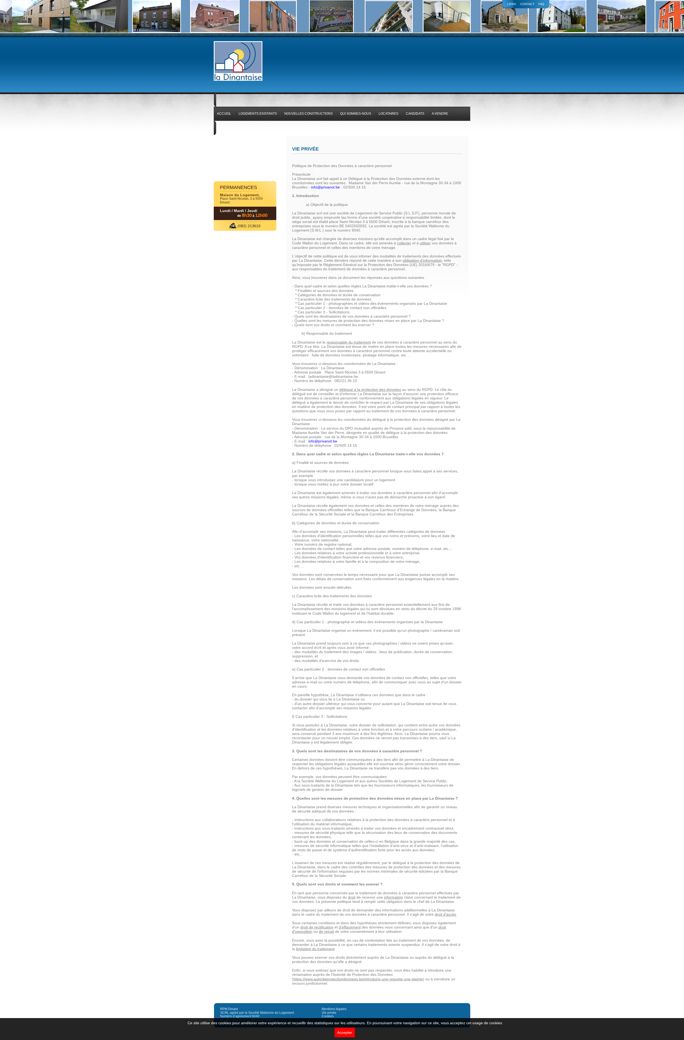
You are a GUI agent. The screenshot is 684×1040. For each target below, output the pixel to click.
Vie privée (329, 1013)
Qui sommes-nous (355, 113)
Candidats (415, 113)
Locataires (388, 113)
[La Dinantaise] (238, 79)
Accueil (224, 113)
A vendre (440, 113)
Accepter (344, 1032)
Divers (223, 130)
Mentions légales (334, 1009)
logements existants (258, 113)
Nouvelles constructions (308, 113)
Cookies (328, 1016)
